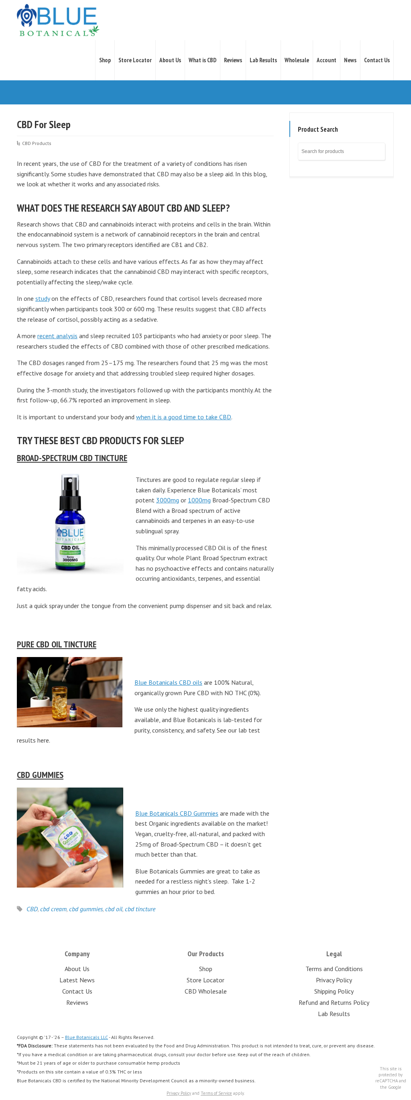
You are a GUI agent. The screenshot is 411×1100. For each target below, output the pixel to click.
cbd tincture (140, 909)
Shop (105, 60)
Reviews (233, 60)
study (42, 298)
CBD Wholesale (206, 991)
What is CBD (202, 60)
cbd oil (113, 909)
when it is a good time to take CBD (183, 417)
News (350, 60)
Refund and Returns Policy (334, 1002)
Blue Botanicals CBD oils (168, 682)
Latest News (77, 980)
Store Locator (135, 60)
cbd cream (53, 909)
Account (326, 60)
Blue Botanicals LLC (86, 1037)
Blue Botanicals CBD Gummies (176, 813)
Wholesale (297, 60)
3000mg (167, 500)
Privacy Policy (334, 980)
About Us (170, 60)
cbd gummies (86, 909)
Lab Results (263, 60)
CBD (32, 909)
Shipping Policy (334, 991)
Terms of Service (216, 1093)
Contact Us (377, 60)
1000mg (199, 500)
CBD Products (36, 143)
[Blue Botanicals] (58, 20)
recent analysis (57, 336)
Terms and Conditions (334, 969)
